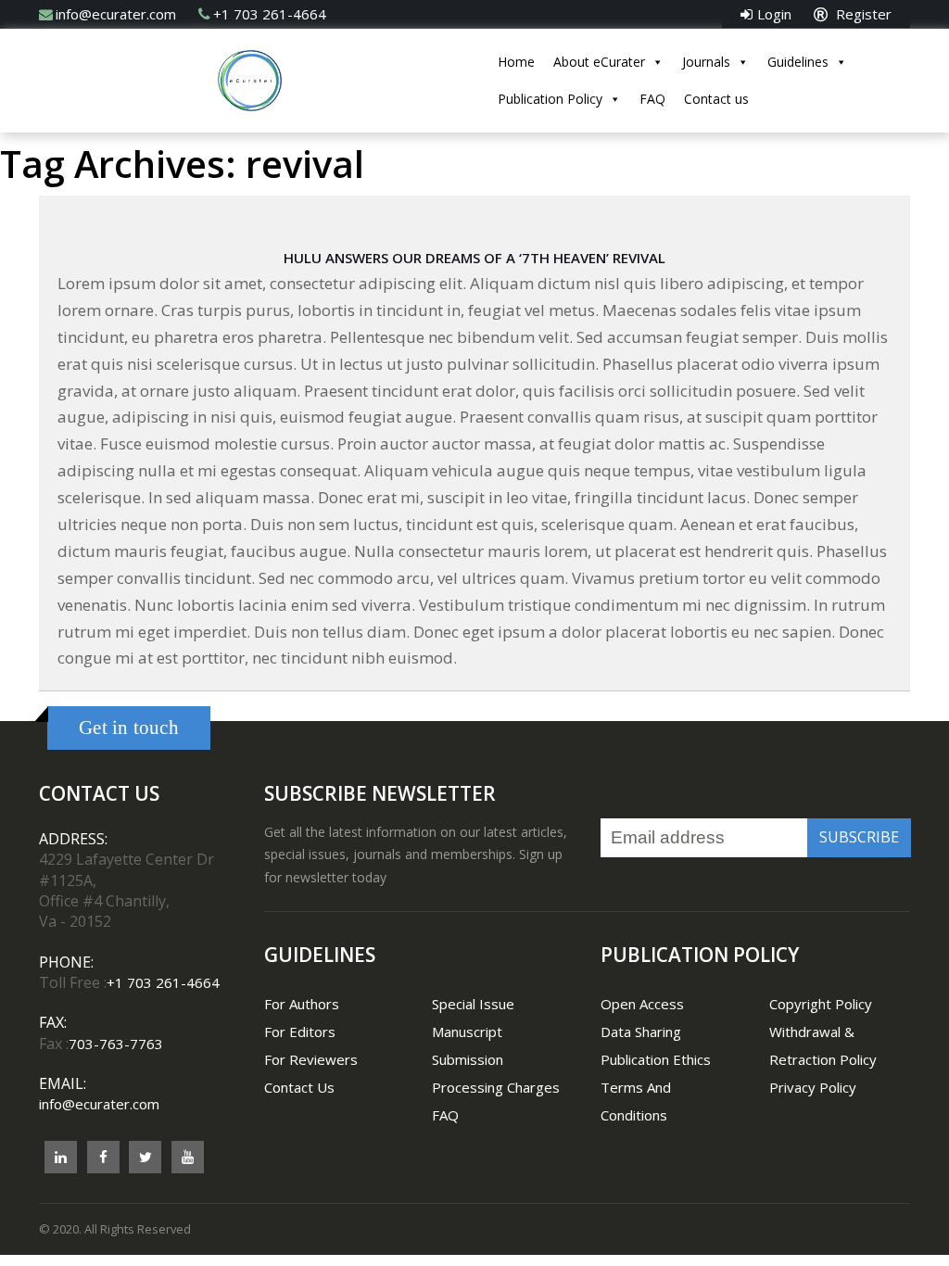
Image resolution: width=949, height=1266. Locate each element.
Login (774, 14)
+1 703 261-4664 (269, 14)
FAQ (652, 99)
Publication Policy (550, 99)
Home (516, 61)
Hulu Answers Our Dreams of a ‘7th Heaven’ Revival (474, 257)
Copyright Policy (820, 1003)
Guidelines (798, 61)
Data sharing (641, 1031)
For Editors (299, 1031)
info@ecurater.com (116, 14)
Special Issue (473, 1003)
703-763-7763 (116, 1043)
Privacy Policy (812, 1087)
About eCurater (599, 61)
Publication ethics (656, 1059)
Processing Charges (496, 1087)
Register (862, 14)
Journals (706, 61)
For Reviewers (311, 1059)
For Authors (301, 1003)
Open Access (642, 1003)
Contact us (716, 99)
